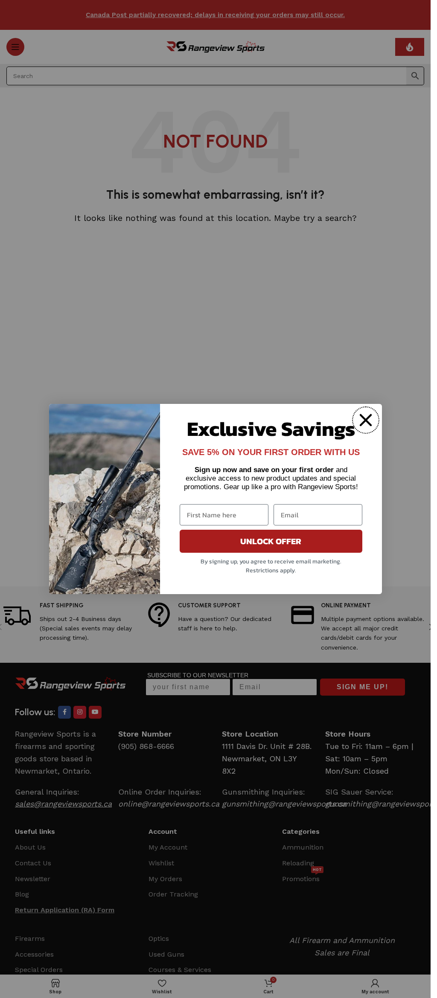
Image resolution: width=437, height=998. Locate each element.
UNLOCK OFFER (270, 541)
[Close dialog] (366, 420)
